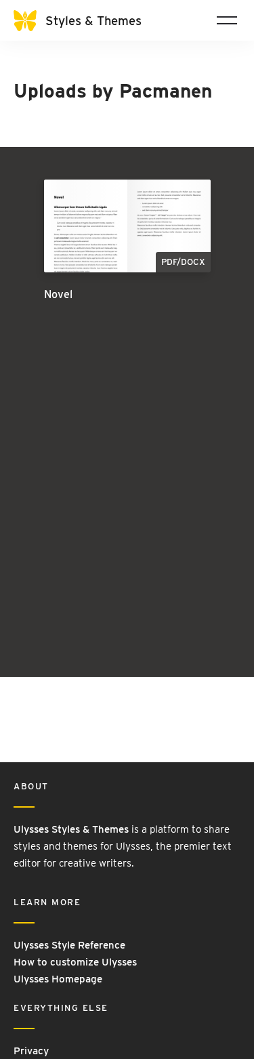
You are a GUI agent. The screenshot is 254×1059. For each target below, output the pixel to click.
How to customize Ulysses (75, 962)
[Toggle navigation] (226, 20)
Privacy (31, 1051)
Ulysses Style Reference (69, 945)
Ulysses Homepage (58, 979)
